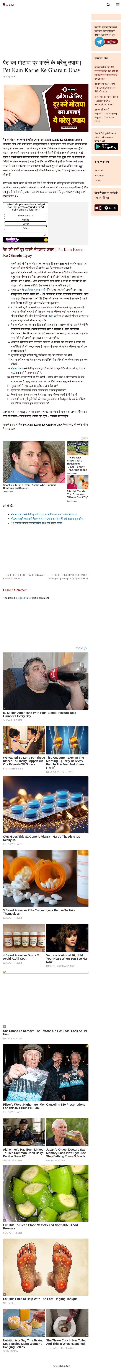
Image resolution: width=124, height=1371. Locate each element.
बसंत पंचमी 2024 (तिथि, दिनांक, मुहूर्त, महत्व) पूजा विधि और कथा (105, 87)
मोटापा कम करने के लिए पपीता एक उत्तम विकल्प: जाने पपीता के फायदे (44, 514)
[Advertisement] (45, 36)
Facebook (99, 170)
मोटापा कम (16, 368)
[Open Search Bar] (108, 5)
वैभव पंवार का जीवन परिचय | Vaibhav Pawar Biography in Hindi (106, 100)
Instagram (99, 175)
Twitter (98, 180)
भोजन (51, 316)
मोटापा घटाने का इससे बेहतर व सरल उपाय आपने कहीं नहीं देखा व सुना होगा (47, 518)
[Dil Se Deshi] (8, 5)
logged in (23, 597)
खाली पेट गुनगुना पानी (34, 289)
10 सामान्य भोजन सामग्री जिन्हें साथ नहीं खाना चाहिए (36, 523)
